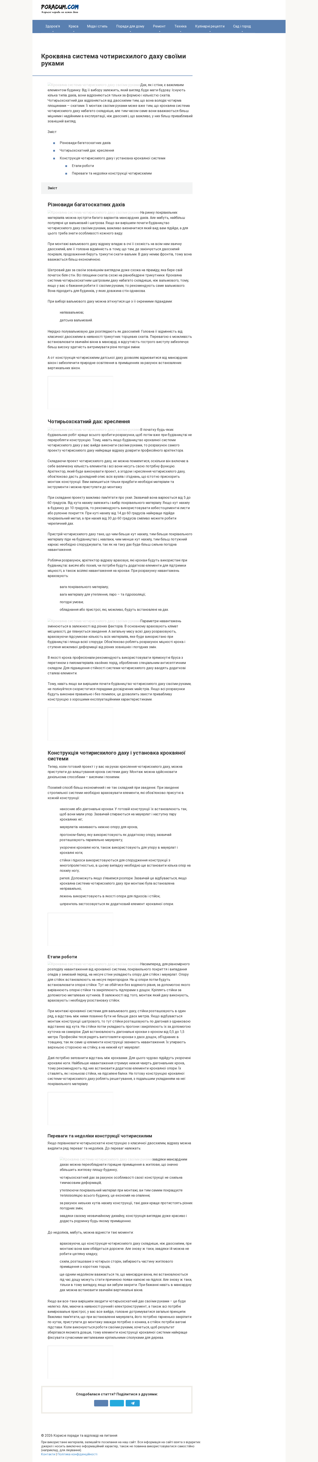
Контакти (48, 1454)
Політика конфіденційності (77, 1454)
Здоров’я (52, 26)
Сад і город (242, 26)
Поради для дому (130, 26)
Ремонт (159, 26)
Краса (73, 26)
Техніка (180, 26)
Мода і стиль (97, 26)
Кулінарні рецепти (210, 26)
